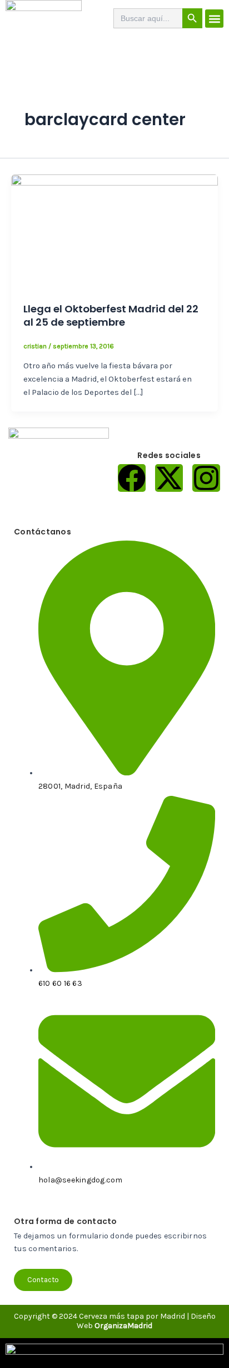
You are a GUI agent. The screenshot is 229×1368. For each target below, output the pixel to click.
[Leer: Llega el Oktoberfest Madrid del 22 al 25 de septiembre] (114, 231)
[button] (214, 18)
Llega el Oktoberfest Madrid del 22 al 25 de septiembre (110, 315)
